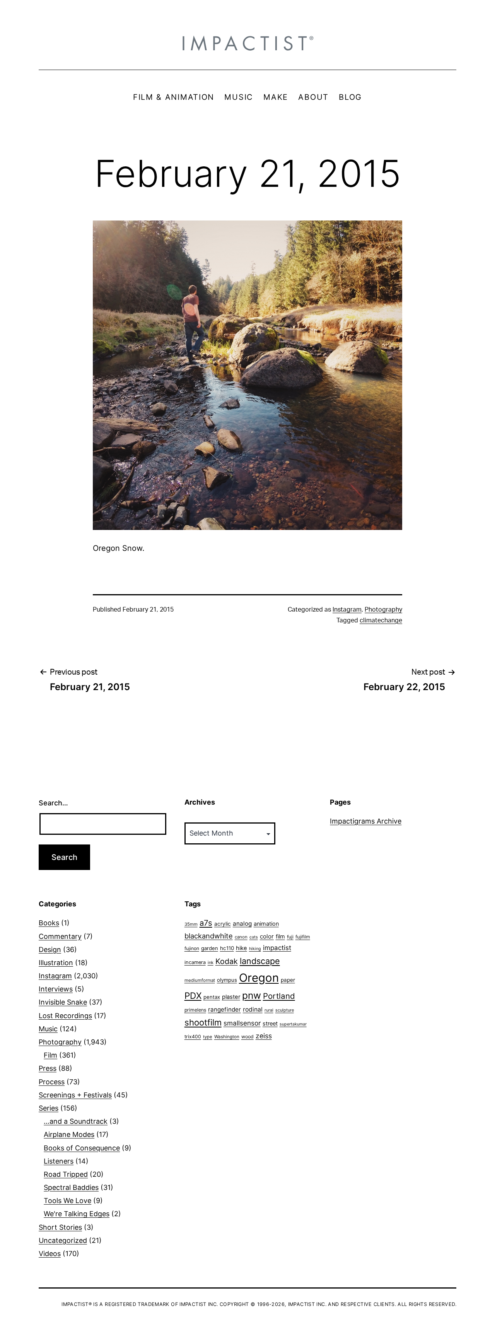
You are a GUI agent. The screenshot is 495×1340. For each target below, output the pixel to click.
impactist (277, 948)
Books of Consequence (82, 1148)
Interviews (56, 989)
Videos (50, 1253)
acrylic (222, 924)
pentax (211, 997)
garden (209, 948)
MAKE (275, 97)
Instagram (347, 610)
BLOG (350, 97)
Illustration (56, 963)
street (270, 1023)
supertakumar (293, 1024)
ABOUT (313, 97)
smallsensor (242, 1023)
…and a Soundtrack (76, 1121)
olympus (227, 980)
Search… (53, 803)
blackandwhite (208, 936)
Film (50, 1055)
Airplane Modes (69, 1134)
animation (266, 923)
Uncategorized (63, 1240)
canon (241, 937)
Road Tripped (66, 1174)
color (267, 936)
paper (288, 980)
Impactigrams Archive (365, 821)
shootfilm (203, 1022)
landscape (260, 961)
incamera (195, 962)
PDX (192, 995)
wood (247, 1036)
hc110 (227, 948)
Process (52, 1082)
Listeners (58, 1161)
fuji (290, 937)
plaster (231, 996)
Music (48, 1029)
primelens (195, 1010)
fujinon (191, 948)
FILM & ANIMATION (173, 97)
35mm (191, 924)
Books (49, 923)
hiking (255, 948)
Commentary (60, 936)
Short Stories (60, 1227)
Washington (226, 1036)
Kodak (226, 961)
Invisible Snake (63, 1002)
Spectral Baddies (71, 1187)
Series (48, 1108)
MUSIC (238, 97)
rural (269, 1010)
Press (47, 1068)
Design (50, 949)
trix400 (192, 1036)
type (207, 1036)
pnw (251, 995)
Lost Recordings (65, 1016)
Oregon (259, 977)
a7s (206, 923)
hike (241, 948)
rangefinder (224, 1009)
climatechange (381, 620)
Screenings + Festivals (75, 1095)
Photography (383, 610)
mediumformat (199, 980)
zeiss (264, 1036)
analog (242, 923)
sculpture (284, 1010)
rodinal (253, 1009)
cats (253, 937)
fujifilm (302, 937)
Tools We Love (67, 1200)
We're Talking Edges (76, 1214)
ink (210, 962)
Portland (279, 996)
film (280, 936)
